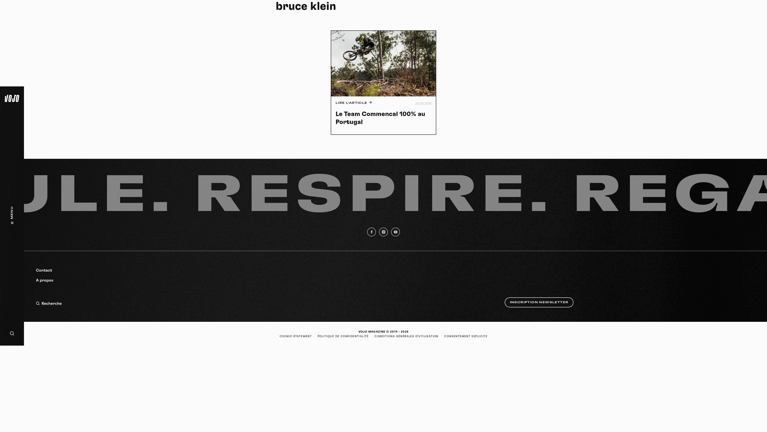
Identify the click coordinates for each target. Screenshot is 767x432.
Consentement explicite (465, 336)
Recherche (52, 304)
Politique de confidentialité (343, 336)
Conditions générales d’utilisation (406, 336)
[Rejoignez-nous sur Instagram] (383, 232)
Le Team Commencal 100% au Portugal (380, 118)
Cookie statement (296, 336)
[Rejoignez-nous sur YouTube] (395, 232)
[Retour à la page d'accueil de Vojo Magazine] (12, 98)
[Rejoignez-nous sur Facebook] (371, 232)
